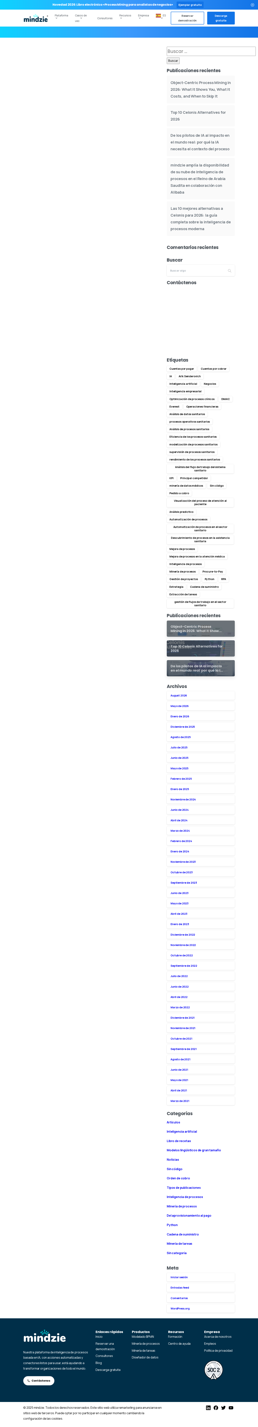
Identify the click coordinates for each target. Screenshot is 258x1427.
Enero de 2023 (180, 924)
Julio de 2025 (179, 747)
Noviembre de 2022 (183, 945)
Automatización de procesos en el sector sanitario (200, 528)
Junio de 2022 (180, 986)
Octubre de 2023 (182, 872)
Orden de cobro (178, 1178)
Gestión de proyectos (183, 579)
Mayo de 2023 (179, 903)
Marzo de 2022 (180, 1007)
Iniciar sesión (179, 1277)
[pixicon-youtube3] (231, 1407)
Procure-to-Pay (212, 571)
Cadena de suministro (204, 587)
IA (170, 376)
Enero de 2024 (180, 851)
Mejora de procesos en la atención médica (197, 556)
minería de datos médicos (186, 485)
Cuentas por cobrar (213, 368)
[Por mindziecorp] (29, 57)
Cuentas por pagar (181, 368)
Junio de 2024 (180, 810)
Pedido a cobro (179, 493)
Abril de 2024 (179, 820)
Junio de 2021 (179, 1069)
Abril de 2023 (179, 913)
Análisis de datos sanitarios (187, 414)
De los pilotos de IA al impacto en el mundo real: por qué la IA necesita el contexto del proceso (200, 142)
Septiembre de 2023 (184, 882)
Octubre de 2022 (182, 955)
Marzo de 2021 (180, 1101)
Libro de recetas (179, 1141)
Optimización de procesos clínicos (192, 399)
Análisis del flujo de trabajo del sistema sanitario (200, 468)
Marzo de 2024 (180, 830)
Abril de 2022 (179, 997)
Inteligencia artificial (183, 384)
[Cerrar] (252, 5)
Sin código (216, 485)
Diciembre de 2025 (183, 726)
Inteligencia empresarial (185, 391)
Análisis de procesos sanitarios (189, 429)
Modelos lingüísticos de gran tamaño (194, 1150)
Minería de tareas (179, 1243)
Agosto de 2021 (180, 1059)
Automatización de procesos (188, 519)
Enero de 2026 (180, 716)
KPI (171, 478)
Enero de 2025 (180, 789)
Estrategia (176, 587)
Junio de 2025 (179, 758)
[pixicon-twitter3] (223, 1407)
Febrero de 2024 (181, 841)
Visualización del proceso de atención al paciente (200, 502)
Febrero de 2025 (181, 778)
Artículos (173, 1122)
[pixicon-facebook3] (216, 1407)
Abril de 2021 (179, 1090)
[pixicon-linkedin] (208, 1407)
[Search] (230, 270)
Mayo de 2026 (180, 706)
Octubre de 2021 (181, 1038)
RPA (223, 579)
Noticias (173, 1159)
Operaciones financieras (202, 406)
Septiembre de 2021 (184, 1049)
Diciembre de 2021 (183, 1017)
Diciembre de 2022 (183, 934)
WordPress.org (180, 1308)
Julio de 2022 (179, 976)
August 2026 (179, 695)
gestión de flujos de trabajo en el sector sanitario (200, 603)
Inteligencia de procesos (185, 564)
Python (209, 579)
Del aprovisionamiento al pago (189, 1215)
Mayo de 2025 (179, 768)
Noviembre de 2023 (183, 862)
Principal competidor (194, 478)
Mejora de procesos (182, 549)
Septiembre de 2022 (184, 965)
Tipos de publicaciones (184, 1188)
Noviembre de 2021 (183, 1028)
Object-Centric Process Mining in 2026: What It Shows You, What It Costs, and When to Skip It (201, 89)
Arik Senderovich (190, 376)
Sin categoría (177, 1253)
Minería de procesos (182, 571)
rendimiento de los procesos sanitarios (194, 459)
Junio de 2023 (179, 893)
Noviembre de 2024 (183, 799)
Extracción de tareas (183, 594)
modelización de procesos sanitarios (193, 444)
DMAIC (225, 399)
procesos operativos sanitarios (189, 421)
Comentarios (179, 1298)
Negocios (210, 384)
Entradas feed (180, 1287)
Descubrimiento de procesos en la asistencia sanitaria (200, 539)
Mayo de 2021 (179, 1080)
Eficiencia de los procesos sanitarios (193, 436)
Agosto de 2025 (181, 737)
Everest (174, 406)
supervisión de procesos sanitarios (192, 452)
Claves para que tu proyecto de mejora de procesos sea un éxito (86, 110)
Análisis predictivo (181, 512)
